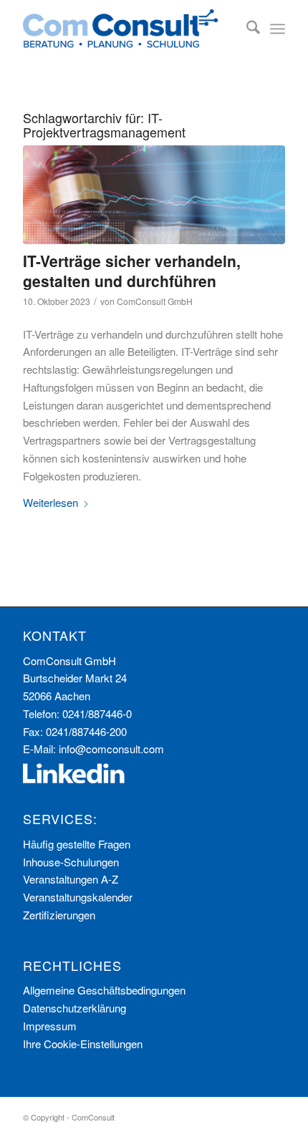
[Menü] (277, 28)
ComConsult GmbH (155, 301)
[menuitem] (246, 28)
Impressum (50, 1025)
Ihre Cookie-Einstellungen (83, 1043)
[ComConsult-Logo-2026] (127, 28)
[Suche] (246, 28)
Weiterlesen (50, 502)
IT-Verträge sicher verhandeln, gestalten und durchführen (132, 270)
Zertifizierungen (59, 914)
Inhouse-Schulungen (71, 861)
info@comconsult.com (111, 748)
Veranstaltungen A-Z (70, 878)
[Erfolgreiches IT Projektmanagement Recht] (154, 195)
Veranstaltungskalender (78, 896)
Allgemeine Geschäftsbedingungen (104, 989)
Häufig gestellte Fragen (76, 843)
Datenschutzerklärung (74, 1007)
